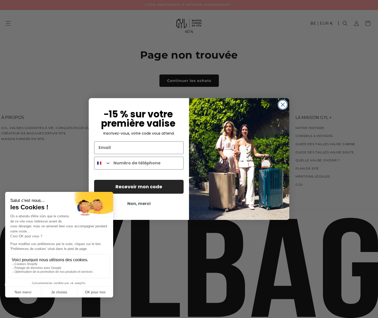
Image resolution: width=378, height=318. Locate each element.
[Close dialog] (282, 104)
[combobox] (102, 163)
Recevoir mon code (138, 186)
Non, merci (139, 204)
